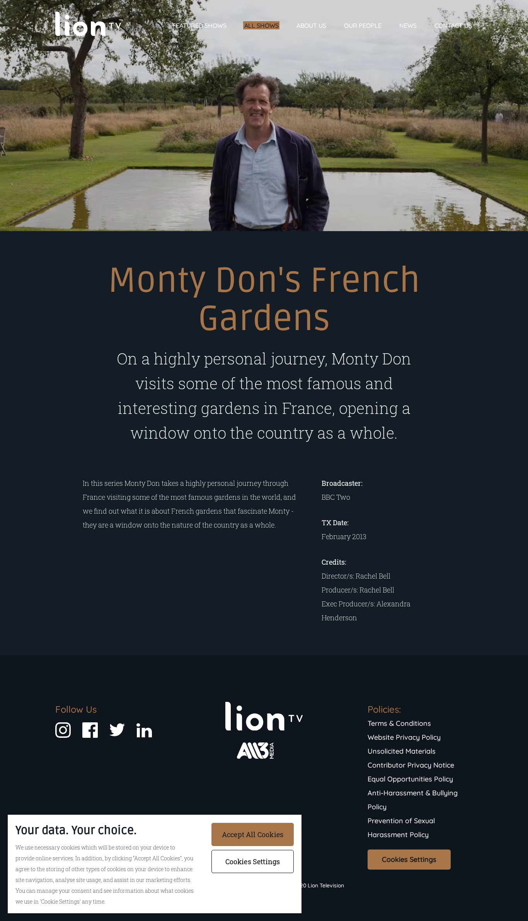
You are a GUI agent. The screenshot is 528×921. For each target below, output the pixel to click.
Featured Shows (199, 25)
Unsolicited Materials (402, 751)
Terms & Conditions (399, 723)
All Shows (261, 25)
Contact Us (453, 25)
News (408, 25)
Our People (363, 25)
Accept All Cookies (252, 834)
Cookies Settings (409, 859)
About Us (311, 25)
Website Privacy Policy (404, 737)
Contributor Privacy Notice (411, 765)
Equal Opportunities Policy (410, 779)
